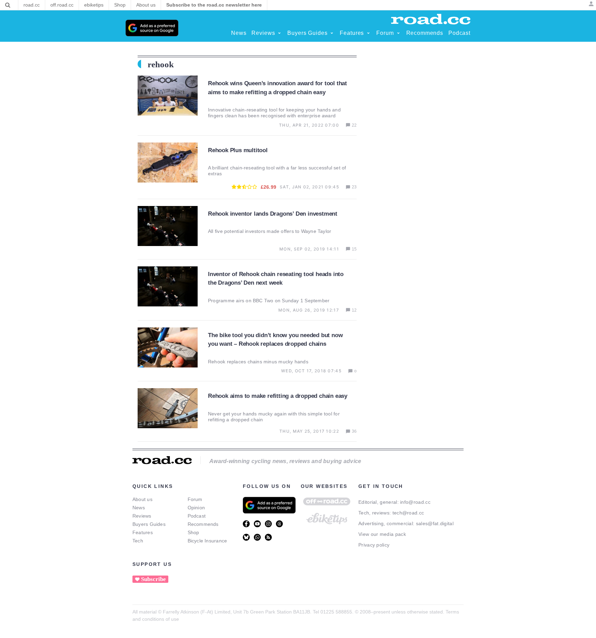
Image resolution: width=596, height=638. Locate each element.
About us (142, 499)
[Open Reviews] (279, 33)
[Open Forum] (398, 33)
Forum (195, 499)
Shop (193, 532)
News (138, 507)
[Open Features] (368, 33)
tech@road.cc (408, 513)
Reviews (141, 516)
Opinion (196, 507)
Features (142, 532)
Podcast (197, 516)
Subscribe (153, 579)
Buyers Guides (149, 524)
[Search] (7, 5)
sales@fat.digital (435, 523)
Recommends (203, 524)
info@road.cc (415, 502)
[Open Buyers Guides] (332, 33)
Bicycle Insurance (207, 540)
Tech (137, 540)
